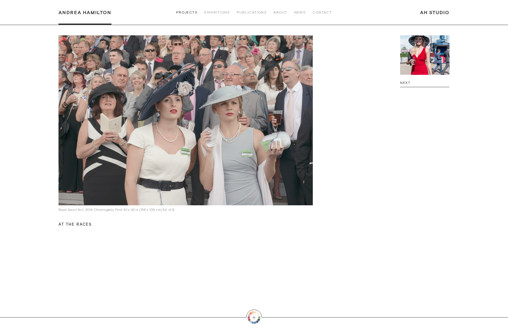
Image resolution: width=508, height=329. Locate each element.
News (300, 12)
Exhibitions (217, 12)
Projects (187, 12)
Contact (322, 12)
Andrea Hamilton (85, 12)
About (280, 12)
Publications (252, 12)
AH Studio (434, 12)
